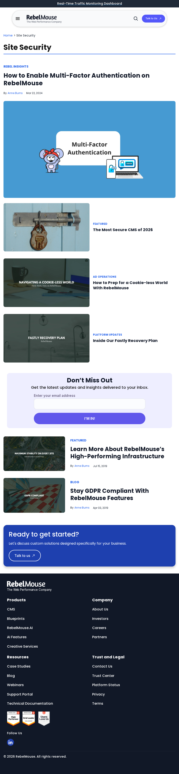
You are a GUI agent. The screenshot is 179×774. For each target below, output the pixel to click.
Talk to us (22, 555)
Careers (99, 627)
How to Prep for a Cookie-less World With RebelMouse (130, 285)
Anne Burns (15, 93)
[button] (18, 18)
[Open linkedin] (10, 742)
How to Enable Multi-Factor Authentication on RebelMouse (76, 79)
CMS (11, 609)
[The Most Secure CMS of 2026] (46, 227)
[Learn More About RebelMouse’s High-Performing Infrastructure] (34, 453)
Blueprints (16, 618)
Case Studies (19, 666)
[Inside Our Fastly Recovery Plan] (46, 337)
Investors (100, 618)
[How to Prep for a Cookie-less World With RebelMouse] (46, 282)
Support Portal (20, 694)
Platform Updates (107, 334)
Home (8, 35)
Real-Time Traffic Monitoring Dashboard (89, 4)
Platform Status (106, 684)
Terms (97, 703)
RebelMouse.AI (20, 627)
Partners (99, 637)
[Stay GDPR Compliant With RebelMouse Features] (34, 495)
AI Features (17, 637)
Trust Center (103, 675)
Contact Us (102, 666)
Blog (74, 482)
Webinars (15, 684)
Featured (100, 223)
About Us (100, 609)
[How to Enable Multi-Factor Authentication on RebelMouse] (89, 149)
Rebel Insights (15, 66)
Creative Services (22, 646)
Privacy (98, 694)
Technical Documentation (30, 703)
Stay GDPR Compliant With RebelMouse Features (109, 494)
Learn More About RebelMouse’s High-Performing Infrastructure (117, 452)
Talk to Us (151, 18)
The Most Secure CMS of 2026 (123, 229)
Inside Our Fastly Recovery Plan (125, 340)
